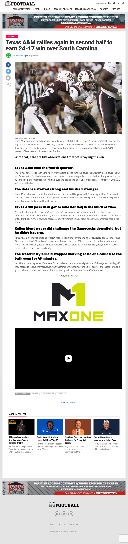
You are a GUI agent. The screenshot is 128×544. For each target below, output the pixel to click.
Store (16, 14)
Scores (36, 9)
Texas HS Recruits (63, 9)
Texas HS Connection (85, 9)
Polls (47, 9)
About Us (62, 524)
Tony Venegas (21, 55)
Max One (35, 394)
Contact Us (73, 524)
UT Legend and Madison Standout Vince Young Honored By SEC (18, 440)
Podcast (104, 9)
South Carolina (48, 394)
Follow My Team (21, 9)
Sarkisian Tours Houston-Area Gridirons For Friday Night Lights (78, 440)
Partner (116, 9)
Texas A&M (62, 394)
